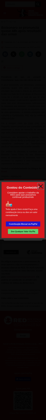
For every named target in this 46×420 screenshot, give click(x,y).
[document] (23, 210)
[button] (41, 186)
